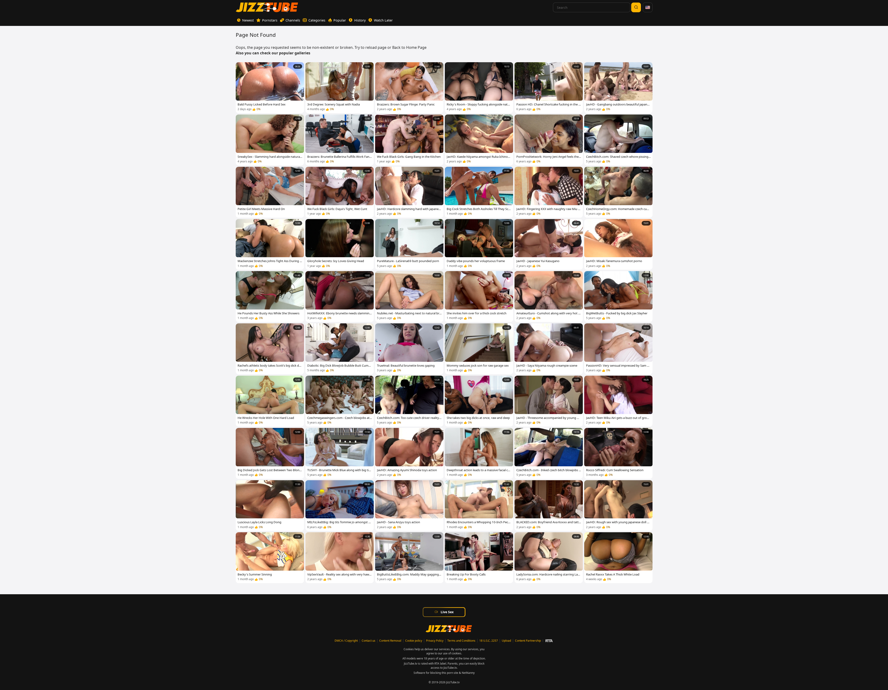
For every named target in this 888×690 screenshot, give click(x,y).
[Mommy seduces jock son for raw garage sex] (479, 348)
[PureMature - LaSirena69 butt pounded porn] (409, 244)
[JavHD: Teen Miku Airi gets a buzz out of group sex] (618, 401)
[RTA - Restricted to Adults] (549, 640)
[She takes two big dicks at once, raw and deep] (479, 401)
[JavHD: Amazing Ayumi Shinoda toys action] (409, 453)
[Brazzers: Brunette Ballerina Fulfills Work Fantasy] (339, 139)
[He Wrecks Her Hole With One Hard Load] (270, 401)
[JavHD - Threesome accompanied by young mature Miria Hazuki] (549, 401)
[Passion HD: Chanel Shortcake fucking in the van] (549, 87)
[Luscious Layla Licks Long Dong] (270, 505)
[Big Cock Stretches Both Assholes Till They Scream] (479, 192)
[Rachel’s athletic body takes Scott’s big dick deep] (270, 348)
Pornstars (269, 20)
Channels (293, 20)
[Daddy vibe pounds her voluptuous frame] (479, 244)
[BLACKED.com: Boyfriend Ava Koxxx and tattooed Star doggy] (549, 505)
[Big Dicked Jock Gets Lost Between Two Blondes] (270, 453)
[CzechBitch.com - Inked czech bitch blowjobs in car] (549, 453)
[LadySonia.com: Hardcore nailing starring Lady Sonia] (549, 557)
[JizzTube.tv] (267, 7)
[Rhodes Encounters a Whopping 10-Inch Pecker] (479, 505)
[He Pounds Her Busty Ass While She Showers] (270, 296)
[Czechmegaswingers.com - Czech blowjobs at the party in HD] (339, 401)
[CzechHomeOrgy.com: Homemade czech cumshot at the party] (618, 192)
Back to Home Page (409, 47)
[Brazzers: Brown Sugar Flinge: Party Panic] (409, 87)
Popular (339, 20)
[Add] (241, 67)
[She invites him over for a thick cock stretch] (479, 296)
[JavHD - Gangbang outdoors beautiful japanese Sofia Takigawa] (618, 87)
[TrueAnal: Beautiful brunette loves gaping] (409, 348)
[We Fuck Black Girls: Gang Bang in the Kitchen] (409, 139)
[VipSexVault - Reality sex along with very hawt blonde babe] (339, 557)
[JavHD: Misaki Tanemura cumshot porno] (618, 244)
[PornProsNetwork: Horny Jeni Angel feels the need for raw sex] (549, 139)
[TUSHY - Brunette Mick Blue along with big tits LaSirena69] (339, 453)
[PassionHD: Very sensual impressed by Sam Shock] (618, 348)
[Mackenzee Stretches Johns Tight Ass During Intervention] (270, 244)
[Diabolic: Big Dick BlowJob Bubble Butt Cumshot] (339, 348)
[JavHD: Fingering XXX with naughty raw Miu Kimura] (549, 192)
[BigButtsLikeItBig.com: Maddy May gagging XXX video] (409, 557)
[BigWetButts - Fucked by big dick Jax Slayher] (618, 296)
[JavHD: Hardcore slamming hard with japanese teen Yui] (409, 192)
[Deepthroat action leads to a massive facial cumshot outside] (479, 453)
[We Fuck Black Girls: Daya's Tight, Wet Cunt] (339, 192)
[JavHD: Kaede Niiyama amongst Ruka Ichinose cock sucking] (479, 139)
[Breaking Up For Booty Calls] (479, 557)
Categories (316, 20)
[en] (648, 7)
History (360, 20)
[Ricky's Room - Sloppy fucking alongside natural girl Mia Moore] (479, 87)
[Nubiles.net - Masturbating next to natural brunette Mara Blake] (409, 296)
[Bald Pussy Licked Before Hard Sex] (270, 87)
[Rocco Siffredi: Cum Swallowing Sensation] (618, 453)
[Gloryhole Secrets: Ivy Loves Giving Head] (339, 244)
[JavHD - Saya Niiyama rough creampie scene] (549, 348)
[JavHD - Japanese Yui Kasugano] (549, 244)
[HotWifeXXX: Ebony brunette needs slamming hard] (339, 296)
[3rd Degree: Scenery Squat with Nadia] (339, 87)
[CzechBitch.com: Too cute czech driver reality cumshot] (409, 401)
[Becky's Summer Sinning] (270, 557)
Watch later (383, 20)
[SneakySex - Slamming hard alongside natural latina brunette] (270, 139)
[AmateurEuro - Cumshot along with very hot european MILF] (549, 296)
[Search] (636, 7)
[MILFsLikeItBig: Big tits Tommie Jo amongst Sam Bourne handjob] (339, 505)
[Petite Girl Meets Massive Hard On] (270, 192)
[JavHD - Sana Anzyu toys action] (409, 505)
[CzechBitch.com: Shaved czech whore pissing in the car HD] (618, 139)
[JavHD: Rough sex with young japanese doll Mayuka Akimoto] (618, 505)
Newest (248, 20)
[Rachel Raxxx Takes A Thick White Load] (618, 557)
